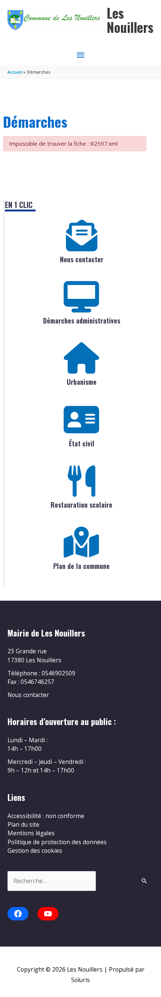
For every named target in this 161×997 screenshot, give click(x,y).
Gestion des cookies (34, 850)
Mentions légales (31, 833)
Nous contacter (81, 259)
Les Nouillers (130, 20)
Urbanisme (82, 382)
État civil (81, 443)
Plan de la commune (81, 566)
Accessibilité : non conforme (45, 816)
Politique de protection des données (57, 842)
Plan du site (23, 824)
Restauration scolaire (81, 505)
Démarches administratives (81, 320)
